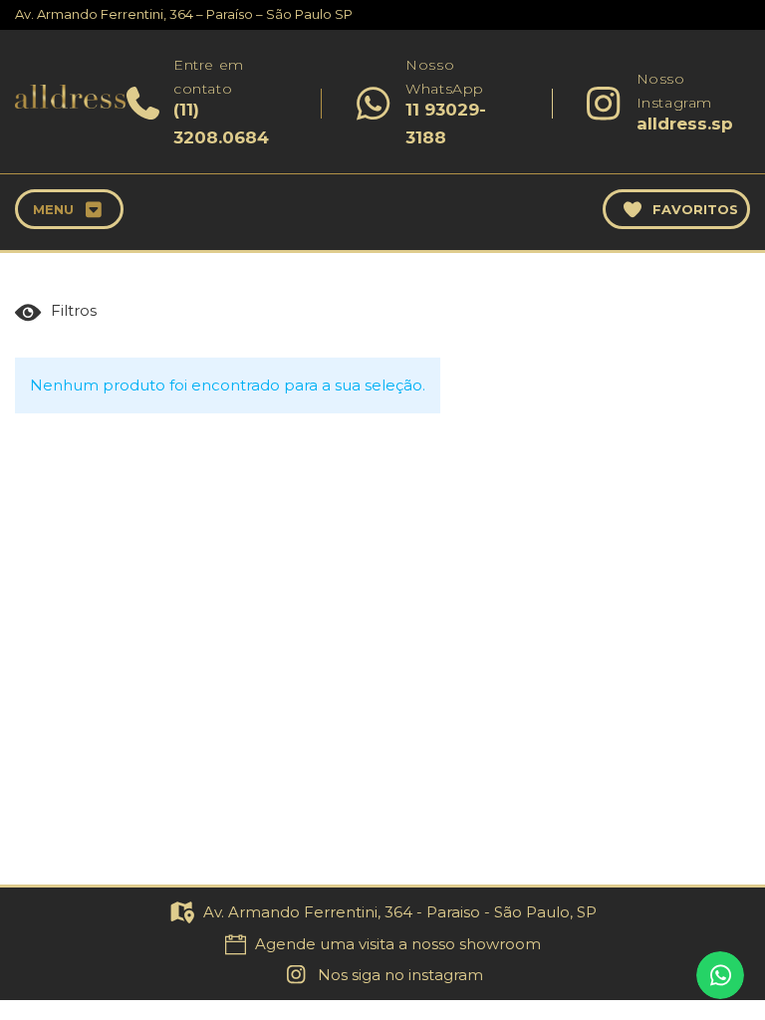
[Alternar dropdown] (94, 209)
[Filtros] (60, 313)
